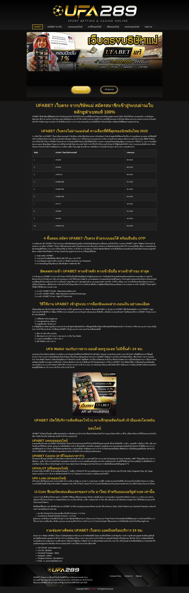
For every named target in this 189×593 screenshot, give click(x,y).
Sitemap (139, 576)
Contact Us (128, 576)
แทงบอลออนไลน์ (75, 27)
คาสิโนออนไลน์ (94, 27)
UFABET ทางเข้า (54, 27)
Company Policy (115, 576)
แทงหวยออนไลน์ (132, 27)
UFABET (37, 27)
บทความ (148, 27)
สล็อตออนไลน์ (113, 27)
